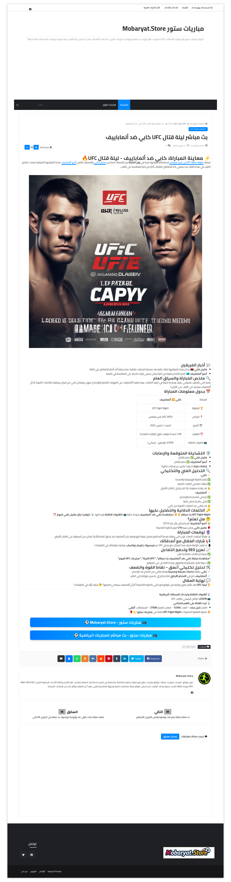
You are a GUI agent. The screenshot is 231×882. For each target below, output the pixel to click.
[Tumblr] (116, 658)
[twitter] (23, 854)
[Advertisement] (115, 70)
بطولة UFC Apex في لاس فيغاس (186, 162)
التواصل (42, 871)
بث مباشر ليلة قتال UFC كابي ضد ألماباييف (144, 124)
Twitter (138, 659)
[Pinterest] (108, 658)
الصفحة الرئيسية (197, 124)
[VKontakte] (93, 658)
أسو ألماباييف (68, 162)
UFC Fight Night (175, 124)
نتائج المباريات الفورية (152, 7)
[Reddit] (101, 658)
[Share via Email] (61, 658)
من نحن (24, 871)
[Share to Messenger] (69, 658)
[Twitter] (24, 7)
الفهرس (33, 871)
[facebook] (30, 9)
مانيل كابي (100, 162)
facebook (154, 659)
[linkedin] (124, 658)
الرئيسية (185, 7)
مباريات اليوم (109, 104)
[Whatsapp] (77, 658)
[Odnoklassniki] (85, 658)
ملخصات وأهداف (171, 7)
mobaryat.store (184, 676)
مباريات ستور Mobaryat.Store (163, 28)
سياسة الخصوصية (54, 871)
